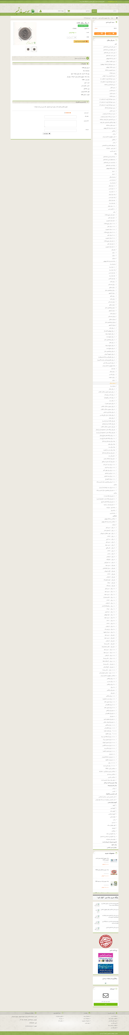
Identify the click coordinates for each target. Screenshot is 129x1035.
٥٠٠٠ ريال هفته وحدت (110, 496)
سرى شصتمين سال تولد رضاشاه (108, 120)
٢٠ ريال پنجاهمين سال (110, 351)
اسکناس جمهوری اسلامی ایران (108, 676)
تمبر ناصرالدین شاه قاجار (109, 47)
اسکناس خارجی (112, 777)
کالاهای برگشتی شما (113, 1018)
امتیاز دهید (86, 113)
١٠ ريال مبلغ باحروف (110, 334)
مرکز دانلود (114, 845)
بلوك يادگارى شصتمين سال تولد (108, 122)
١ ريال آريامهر (112, 293)
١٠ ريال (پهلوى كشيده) (110, 331)
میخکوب (113, 831)
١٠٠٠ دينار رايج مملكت (110, 224)
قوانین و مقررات (59, 1016)
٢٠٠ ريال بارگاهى (111, 684)
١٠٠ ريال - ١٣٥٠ (111, 609)
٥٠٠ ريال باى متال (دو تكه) (109, 453)
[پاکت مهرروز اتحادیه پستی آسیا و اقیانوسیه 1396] (114, 861)
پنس (114, 820)
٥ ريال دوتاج (112, 319)
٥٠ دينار (113, 369)
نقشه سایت (87, 1023)
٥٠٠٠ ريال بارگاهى (111, 711)
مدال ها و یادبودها (59, 5)
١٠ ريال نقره (112, 328)
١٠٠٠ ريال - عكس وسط (109, 658)
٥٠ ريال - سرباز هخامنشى (109, 568)
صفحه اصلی (112, 5)
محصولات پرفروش (86, 1020)
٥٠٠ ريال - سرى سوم (110, 638)
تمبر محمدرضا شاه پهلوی (110, 128)
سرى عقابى (113, 88)
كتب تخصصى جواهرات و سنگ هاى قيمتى (105, 800)
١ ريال (114, 253)
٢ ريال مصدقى (112, 302)
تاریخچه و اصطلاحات (102, 5)
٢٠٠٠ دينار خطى (111, 235)
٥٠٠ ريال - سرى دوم (110, 635)
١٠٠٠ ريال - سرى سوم (110, 652)
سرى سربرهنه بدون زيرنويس (108, 117)
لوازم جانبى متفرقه (111, 839)
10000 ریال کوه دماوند (110, 731)
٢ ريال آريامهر (112, 311)
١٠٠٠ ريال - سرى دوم (110, 650)
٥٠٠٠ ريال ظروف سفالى (110, 722)
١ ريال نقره (113, 282)
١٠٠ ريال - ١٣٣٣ (111, 600)
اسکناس (84, 5)
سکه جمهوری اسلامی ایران (109, 366)
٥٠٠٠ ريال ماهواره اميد (110, 719)
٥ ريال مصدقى (112, 316)
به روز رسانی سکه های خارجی (112, 927)
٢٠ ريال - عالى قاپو (111, 548)
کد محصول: (86, 28)
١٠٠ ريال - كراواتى (111, 603)
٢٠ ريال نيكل (112, 418)
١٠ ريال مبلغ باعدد (111, 337)
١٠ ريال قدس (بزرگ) (110, 395)
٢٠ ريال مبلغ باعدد (111, 348)
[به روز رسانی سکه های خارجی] (96, 929)
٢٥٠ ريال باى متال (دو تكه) (109, 441)
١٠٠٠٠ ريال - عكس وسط (109, 670)
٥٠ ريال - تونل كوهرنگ (110, 580)
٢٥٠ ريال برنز (112, 447)
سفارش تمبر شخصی (112, 848)
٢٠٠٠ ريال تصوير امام (110, 708)
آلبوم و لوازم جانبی (34, 5)
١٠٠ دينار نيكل (112, 206)
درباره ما (17, 5)
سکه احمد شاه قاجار (111, 165)
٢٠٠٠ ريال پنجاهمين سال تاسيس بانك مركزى (106, 483)
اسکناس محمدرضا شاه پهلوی (109, 522)
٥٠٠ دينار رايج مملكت (110, 215)
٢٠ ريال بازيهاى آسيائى (110, 354)
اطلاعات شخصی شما (112, 1025)
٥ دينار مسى (113, 180)
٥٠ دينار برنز (112, 203)
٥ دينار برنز (113, 183)
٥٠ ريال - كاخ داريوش (110, 571)
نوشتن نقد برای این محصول (80, 58)
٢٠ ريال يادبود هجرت (110, 404)
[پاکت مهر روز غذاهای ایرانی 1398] (114, 872)
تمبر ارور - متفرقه (111, 148)
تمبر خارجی (113, 151)
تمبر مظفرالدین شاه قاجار (109, 50)
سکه (89, 5)
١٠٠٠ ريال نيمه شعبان (110, 476)
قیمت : (87, 32)
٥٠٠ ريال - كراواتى (111, 641)
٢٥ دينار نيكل (112, 195)
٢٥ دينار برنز (112, 270)
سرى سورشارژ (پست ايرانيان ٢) (108, 102)
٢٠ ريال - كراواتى (111, 557)
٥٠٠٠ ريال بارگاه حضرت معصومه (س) (106, 499)
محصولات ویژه (87, 1016)
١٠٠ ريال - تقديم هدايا (110, 597)
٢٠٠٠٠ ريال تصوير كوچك (109, 742)
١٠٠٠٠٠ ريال (112, 763)
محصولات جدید (109, 853)
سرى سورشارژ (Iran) (110, 108)
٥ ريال (114, 258)
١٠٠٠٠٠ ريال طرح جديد (109, 766)
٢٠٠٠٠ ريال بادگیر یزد (110, 748)
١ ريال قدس (112, 374)
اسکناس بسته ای (111, 774)
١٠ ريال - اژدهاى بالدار (110, 530)
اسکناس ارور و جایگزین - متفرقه (107, 771)
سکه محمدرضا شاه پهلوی (109, 261)
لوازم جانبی (113, 817)
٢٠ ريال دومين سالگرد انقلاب (108, 406)
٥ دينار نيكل (113, 177)
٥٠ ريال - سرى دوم (111, 565)
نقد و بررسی (86, 121)
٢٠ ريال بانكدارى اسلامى (110, 412)
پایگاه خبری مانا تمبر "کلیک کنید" (107, 897)
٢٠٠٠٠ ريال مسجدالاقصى (109, 745)
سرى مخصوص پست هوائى (109, 76)
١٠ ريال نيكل (112, 389)
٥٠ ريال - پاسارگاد (111, 586)
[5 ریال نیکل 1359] (34, 49)
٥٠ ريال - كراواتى (111, 577)
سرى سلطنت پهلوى (111, 67)
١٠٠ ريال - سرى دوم (110, 591)
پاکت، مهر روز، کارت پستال (72, 5)
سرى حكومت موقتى (111, 61)
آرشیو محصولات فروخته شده (109, 842)
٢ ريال (114, 256)
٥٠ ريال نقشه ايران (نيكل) (109, 424)
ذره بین (114, 823)
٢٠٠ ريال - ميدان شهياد (109, 632)
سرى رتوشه (113, 73)
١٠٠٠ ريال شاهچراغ (110, 479)
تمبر (94, 5)
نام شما (87, 129)
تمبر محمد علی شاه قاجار (110, 53)
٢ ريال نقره (113, 299)
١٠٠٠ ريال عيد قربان (110, 467)
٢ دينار (114, 174)
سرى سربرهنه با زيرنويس (109, 114)
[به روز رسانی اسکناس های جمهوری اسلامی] (96, 911)
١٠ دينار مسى (112, 189)
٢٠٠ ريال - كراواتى (111, 626)
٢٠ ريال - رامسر (111, 554)
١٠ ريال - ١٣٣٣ (111, 536)
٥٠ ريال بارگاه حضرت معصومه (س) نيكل (106, 430)
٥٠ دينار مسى (112, 273)
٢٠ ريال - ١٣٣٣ (111, 551)
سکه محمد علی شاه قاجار (110, 163)
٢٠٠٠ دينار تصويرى (111, 238)
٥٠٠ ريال (113, 693)
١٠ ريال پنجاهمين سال (110, 340)
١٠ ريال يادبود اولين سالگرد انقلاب (107, 392)
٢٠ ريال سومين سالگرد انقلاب (108, 409)
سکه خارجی (113, 513)
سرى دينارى (113, 93)
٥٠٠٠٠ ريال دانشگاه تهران (109, 757)
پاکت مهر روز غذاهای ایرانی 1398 (102, 870)
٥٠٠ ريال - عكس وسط (110, 644)
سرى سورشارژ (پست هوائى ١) (108, 79)
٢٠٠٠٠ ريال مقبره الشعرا (109, 751)
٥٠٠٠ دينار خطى (111, 244)
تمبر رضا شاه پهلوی (111, 58)
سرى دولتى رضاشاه (111, 125)
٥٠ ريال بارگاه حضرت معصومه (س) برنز (106, 433)
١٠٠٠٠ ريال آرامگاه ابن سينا (108, 737)
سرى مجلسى (112, 90)
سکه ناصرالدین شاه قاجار (109, 157)
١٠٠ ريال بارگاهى (111, 679)
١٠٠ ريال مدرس (111, 681)
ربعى (114, 212)
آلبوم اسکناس (112, 814)
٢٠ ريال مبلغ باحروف (110, 346)
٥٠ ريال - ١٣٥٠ (111, 583)
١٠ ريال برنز (112, 401)
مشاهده (110, 33)
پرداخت (98, 33)
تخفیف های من (114, 1027)
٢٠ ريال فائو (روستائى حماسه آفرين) (106, 360)
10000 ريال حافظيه (111, 734)
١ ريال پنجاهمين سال (110, 290)
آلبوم (114, 805)
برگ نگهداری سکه (111, 834)
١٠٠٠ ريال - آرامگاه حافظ (109, 661)
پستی (114, 134)
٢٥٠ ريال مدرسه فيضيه (109, 450)
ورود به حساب (60, 11)
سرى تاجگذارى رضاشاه (110, 85)
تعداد (88, 37)
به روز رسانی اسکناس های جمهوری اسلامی (109, 909)
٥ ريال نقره (113, 314)
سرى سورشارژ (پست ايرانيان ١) (108, 99)
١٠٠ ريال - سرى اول (110, 589)
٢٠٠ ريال (113, 687)
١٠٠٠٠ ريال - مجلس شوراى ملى (107, 673)
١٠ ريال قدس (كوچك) (110, 398)
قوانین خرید (25, 5)
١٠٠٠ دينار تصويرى (111, 229)
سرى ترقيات (112, 96)
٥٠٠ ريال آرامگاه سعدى (110, 459)
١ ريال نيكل (113, 372)
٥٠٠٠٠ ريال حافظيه (110, 760)
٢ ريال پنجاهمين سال (110, 308)
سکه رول (113, 510)
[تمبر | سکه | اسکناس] (24, 11)
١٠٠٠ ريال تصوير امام (110, 702)
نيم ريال (113, 250)
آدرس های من (114, 1023)
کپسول (114, 828)
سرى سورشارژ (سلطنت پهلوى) (108, 64)
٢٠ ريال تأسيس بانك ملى (109, 363)
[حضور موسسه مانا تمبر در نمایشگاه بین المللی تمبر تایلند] (96, 923)
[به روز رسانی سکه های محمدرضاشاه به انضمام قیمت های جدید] (96, 917)
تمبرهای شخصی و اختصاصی (109, 145)
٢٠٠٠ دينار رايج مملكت (110, 232)
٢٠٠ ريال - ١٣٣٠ (111, 621)
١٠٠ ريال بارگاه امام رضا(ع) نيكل (108, 435)
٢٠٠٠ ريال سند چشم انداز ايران (107, 488)
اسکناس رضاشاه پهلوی (110, 519)
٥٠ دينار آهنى (112, 279)
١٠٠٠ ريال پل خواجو (110, 473)
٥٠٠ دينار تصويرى (111, 221)
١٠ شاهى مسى (112, 209)
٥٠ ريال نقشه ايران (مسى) (109, 421)
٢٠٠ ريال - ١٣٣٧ (111, 623)
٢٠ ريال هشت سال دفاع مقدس (108, 415)
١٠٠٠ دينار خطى (111, 226)
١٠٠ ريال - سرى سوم (110, 594)
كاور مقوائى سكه (112, 825)
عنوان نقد (86, 116)
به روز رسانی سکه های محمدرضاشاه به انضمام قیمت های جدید (110, 916)
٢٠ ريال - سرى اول (111, 542)
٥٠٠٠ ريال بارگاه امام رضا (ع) (108, 502)
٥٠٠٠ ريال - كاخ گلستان (109, 667)
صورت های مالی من (113, 1020)
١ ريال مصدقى (112, 284)
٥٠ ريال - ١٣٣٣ (111, 574)
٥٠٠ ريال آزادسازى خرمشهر (109, 462)
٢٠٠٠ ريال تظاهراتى (110, 705)
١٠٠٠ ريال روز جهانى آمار (109, 470)
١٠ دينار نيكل (112, 186)
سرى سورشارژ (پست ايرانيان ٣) (108, 105)
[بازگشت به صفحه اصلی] (116, 17)
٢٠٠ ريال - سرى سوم (110, 618)
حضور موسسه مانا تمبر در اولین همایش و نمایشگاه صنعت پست (92, 1)
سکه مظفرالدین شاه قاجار (109, 160)
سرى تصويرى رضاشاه (110, 70)
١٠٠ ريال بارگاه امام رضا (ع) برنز (108, 438)
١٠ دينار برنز (112, 192)
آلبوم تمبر (113, 808)
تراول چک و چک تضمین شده (108, 780)
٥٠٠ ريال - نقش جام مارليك (109, 647)
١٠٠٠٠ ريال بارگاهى (110, 725)
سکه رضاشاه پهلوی (111, 168)
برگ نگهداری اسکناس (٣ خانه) (108, 837)
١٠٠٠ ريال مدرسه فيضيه (109, 699)
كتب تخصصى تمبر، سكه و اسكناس (107, 797)
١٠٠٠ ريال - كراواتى (110, 655)
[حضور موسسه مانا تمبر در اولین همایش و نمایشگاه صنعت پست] (96, 905)
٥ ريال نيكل (113, 383)
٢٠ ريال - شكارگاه (111, 560)
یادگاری (114, 131)
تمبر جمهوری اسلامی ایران (109, 137)
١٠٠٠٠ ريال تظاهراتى (110, 728)
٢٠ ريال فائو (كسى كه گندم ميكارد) (107, 357)
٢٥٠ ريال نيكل (112, 444)
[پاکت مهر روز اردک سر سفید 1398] (114, 884)
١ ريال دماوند (112, 377)
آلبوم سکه (113, 811)
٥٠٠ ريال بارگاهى (111, 690)
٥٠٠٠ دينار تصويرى (111, 247)
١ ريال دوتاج (112, 287)
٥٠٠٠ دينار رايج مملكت (110, 241)
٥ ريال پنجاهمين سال (110, 322)
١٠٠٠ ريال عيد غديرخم (110, 465)
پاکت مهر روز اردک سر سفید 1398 (102, 881)
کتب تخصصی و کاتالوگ (47, 5)
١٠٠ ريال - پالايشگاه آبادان (109, 606)
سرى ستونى (113, 111)
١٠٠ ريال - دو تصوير (110, 612)
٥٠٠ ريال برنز (112, 456)
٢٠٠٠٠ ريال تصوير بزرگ (109, 740)
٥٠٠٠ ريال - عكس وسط (109, 664)
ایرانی (114, 788)
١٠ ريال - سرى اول (111, 528)
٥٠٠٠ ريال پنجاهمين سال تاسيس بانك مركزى (106, 491)
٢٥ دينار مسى (112, 197)
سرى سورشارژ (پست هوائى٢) (108, 82)
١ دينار (114, 171)
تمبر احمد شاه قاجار (111, 56)
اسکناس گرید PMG (111, 769)
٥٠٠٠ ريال (113, 716)
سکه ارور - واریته (111, 507)
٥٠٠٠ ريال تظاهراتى (110, 713)
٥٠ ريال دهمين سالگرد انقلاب (108, 427)
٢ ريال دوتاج (112, 305)
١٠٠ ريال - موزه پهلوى (110, 615)
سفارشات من (114, 1016)
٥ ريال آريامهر (112, 325)
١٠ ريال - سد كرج (111, 539)
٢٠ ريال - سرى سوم (110, 545)
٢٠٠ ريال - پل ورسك (110, 629)
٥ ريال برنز (113, 386)
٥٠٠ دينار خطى (112, 218)
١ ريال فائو (113, 296)
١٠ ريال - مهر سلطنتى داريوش (108, 533)
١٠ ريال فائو (112, 343)
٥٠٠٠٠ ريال (112, 754)
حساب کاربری (111, 1013)
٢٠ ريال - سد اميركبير (110, 562)
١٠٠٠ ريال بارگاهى (111, 696)
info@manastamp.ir (29, 1026)
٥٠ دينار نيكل (112, 200)
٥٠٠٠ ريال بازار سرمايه (110, 505)
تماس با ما (114, 8)
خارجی (114, 791)
